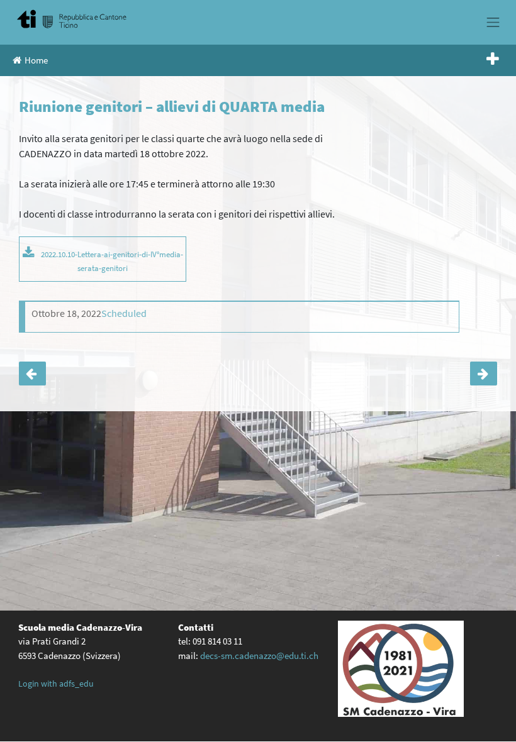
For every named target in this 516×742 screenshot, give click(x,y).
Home (36, 60)
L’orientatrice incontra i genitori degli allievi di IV (32, 374)
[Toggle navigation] (493, 22)
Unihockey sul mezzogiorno (483, 374)
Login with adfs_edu (56, 683)
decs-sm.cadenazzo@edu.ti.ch (259, 656)
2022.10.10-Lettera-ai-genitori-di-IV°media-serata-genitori (112, 261)
